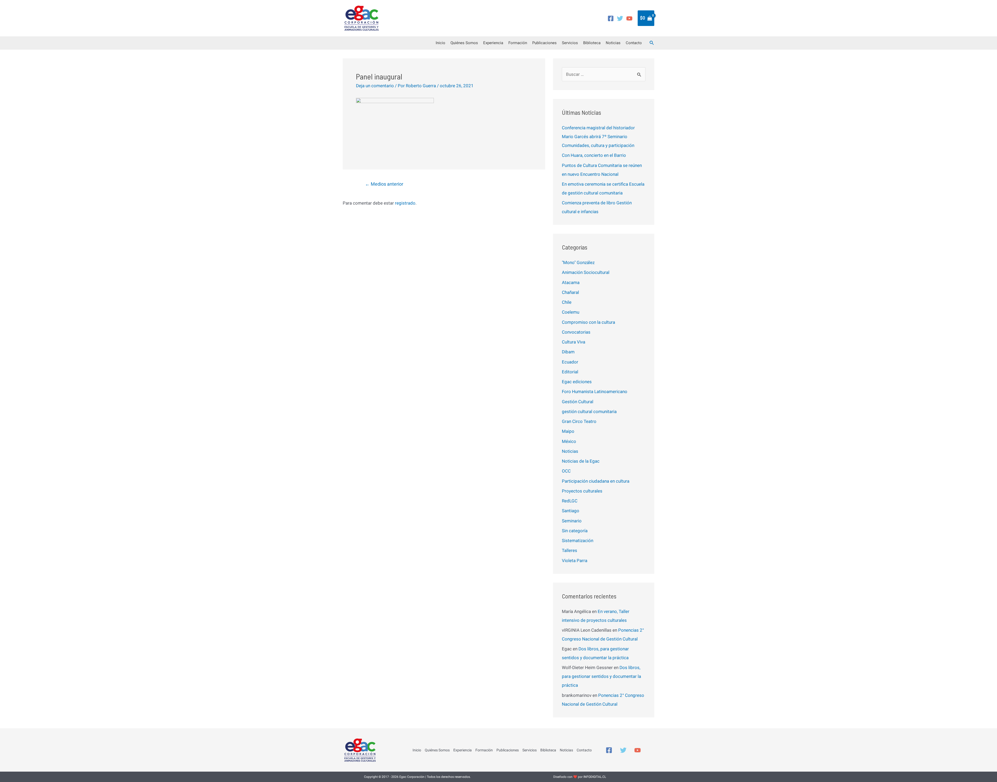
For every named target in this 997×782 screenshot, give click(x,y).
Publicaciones (544, 43)
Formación (517, 43)
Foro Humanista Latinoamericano (594, 391)
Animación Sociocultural (585, 272)
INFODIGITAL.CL (594, 777)
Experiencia (493, 43)
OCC (566, 471)
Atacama (571, 282)
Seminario (572, 520)
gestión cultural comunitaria (589, 411)
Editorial (570, 371)
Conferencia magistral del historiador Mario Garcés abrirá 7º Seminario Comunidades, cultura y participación (598, 136)
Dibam (568, 351)
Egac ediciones (577, 381)
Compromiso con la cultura (588, 322)
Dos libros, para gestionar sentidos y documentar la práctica (601, 676)
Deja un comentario (375, 85)
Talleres (569, 550)
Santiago (570, 510)
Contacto (634, 43)
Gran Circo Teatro (579, 421)
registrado (405, 203)
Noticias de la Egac (580, 461)
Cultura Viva (573, 342)
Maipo (568, 431)
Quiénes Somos (464, 43)
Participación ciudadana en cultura (595, 481)
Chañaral (570, 292)
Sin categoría (575, 530)
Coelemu (570, 312)
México (569, 441)
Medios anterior (384, 184)
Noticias (613, 43)
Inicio (440, 43)
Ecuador (570, 362)
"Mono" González (578, 262)
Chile (566, 302)
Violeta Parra (574, 560)
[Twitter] (620, 18)
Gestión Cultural (577, 401)
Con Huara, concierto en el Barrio (594, 155)
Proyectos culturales (582, 491)
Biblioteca (592, 43)
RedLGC (569, 500)
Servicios (570, 43)
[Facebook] (611, 18)
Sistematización (577, 540)
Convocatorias (576, 332)
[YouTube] (629, 18)
